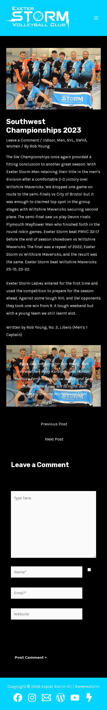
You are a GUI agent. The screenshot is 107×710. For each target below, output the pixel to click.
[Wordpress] (60, 697)
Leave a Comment (22, 140)
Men (61, 140)
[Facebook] (17, 697)
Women (13, 146)
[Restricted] (89, 697)
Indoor (49, 140)
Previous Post (54, 423)
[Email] (46, 697)
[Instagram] (32, 697)
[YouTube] (74, 697)
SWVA (81, 140)
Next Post (54, 439)
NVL (70, 140)
